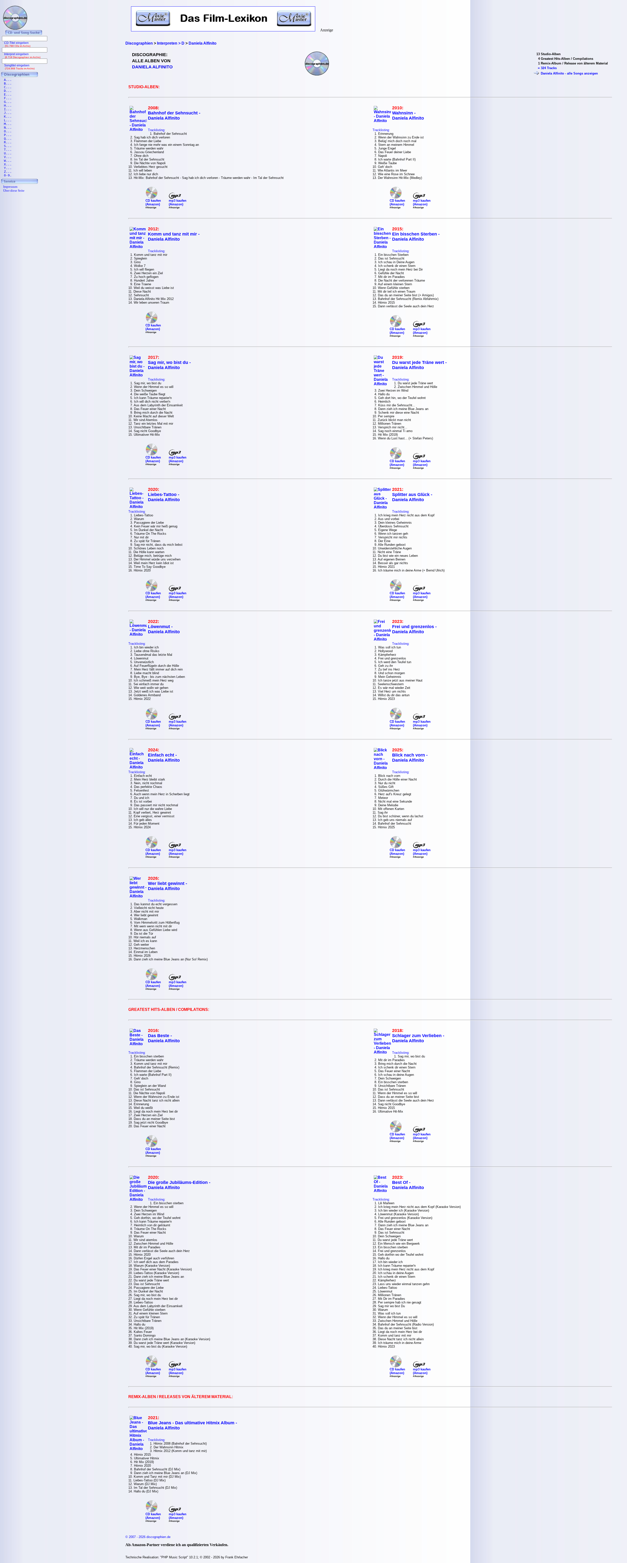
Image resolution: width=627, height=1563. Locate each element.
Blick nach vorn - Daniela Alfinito (410, 758)
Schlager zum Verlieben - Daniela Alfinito (418, 1038)
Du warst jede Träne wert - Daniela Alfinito (419, 365)
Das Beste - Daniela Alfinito (164, 1038)
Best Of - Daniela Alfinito (408, 1185)
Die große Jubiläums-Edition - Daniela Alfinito (179, 1185)
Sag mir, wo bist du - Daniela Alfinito (169, 365)
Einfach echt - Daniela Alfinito (164, 758)
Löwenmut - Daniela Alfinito (164, 629)
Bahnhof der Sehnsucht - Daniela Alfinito (174, 116)
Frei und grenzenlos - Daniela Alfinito (414, 629)
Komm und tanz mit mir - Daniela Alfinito (174, 237)
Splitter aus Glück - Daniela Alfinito (412, 497)
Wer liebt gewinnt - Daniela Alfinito (167, 886)
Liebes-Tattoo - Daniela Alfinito (164, 497)
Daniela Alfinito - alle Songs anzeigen (569, 73)
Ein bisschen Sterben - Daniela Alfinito (416, 237)
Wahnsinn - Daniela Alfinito (408, 116)
